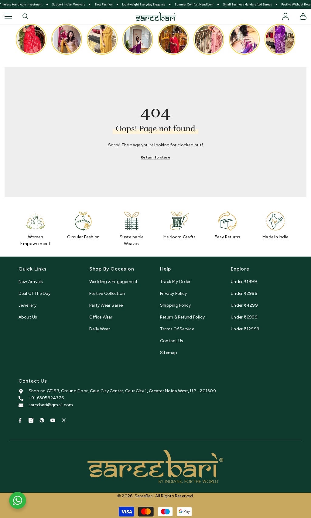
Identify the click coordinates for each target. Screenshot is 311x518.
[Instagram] (31, 420)
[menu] (8, 16)
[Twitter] (63, 420)
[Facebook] (20, 420)
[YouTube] (52, 420)
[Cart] (303, 16)
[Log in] (285, 16)
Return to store (155, 157)
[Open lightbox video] (31, 39)
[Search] (25, 16)
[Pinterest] (41, 420)
